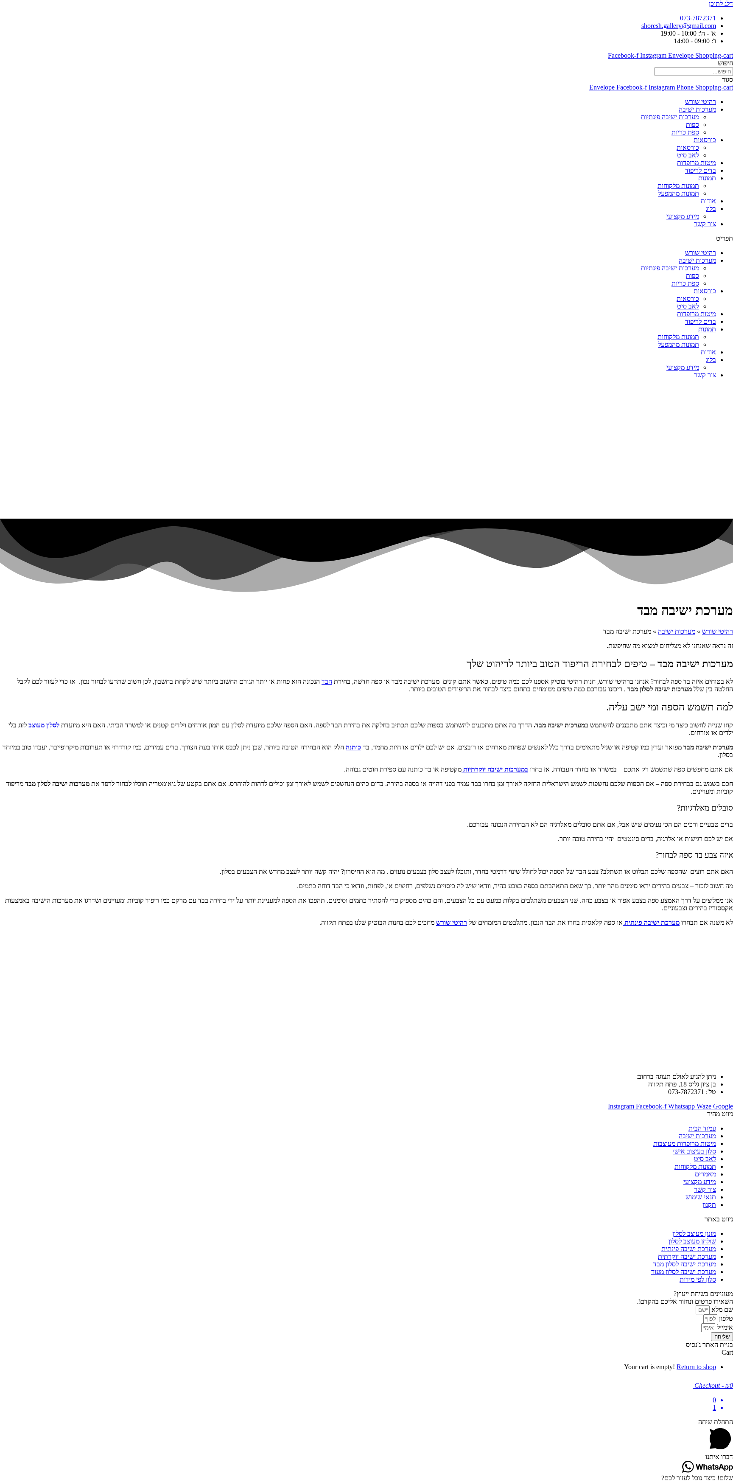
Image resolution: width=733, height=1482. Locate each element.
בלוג (711, 208)
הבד (327, 681)
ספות (692, 124)
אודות (708, 201)
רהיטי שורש (700, 101)
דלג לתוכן (721, 3)
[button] (366, 238)
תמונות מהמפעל (678, 193)
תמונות (707, 178)
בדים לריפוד (700, 170)
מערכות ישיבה (697, 109)
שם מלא (721, 1309)
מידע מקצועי (682, 216)
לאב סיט (688, 155)
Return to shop (696, 1366)
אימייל (724, 1327)
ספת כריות (685, 132)
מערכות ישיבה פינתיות (670, 117)
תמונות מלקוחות (678, 185)
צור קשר (705, 223)
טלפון (725, 1318)
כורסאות (705, 139)
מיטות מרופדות (696, 162)
